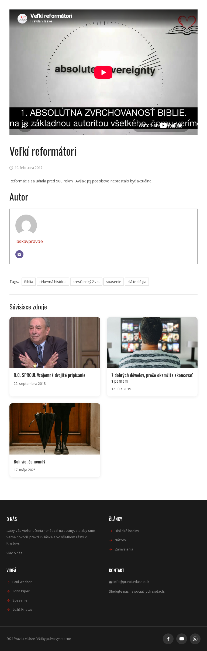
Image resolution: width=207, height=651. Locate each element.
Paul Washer (22, 582)
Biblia (28, 281)
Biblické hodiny (127, 531)
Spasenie (19, 600)
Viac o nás (14, 553)
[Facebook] (168, 638)
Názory (120, 540)
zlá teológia (136, 281)
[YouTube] (181, 638)
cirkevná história (53, 281)
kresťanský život (86, 281)
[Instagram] (195, 638)
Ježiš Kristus (22, 609)
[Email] (19, 254)
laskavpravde (29, 241)
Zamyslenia (124, 549)
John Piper (21, 591)
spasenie (113, 281)
